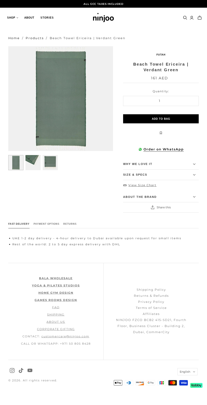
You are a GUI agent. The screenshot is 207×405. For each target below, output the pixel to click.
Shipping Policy (151, 290)
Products (35, 38)
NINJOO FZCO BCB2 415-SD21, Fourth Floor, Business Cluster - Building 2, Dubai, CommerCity (151, 326)
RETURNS (70, 223)
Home (14, 38)
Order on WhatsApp (164, 149)
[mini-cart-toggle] (199, 18)
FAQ (56, 307)
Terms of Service (151, 308)
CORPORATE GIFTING (56, 329)
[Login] (192, 18)
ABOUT (29, 17)
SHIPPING (55, 314)
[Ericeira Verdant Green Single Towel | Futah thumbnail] (15, 162)
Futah (161, 54)
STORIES (47, 17)
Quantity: (161, 91)
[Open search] (185, 18)
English (185, 372)
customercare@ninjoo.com (65, 336)
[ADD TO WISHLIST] (161, 133)
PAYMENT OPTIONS (46, 223)
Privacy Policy (151, 302)
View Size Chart (142, 185)
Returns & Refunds (151, 296)
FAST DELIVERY (19, 223)
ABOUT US (55, 322)
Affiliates (151, 314)
